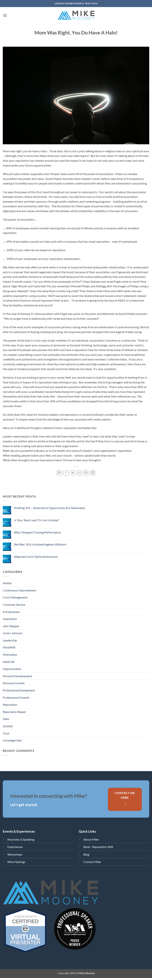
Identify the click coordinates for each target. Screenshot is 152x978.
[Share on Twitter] (73, 473)
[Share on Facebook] (66, 473)
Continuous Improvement (19, 590)
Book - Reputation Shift (98, 847)
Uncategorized (12, 740)
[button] (5, 15)
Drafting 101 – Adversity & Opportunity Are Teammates (49, 508)
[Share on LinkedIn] (93, 473)
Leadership (10, 640)
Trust (6, 733)
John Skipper (11, 626)
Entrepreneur (11, 611)
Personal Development (17, 676)
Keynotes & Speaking (20, 839)
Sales (6, 719)
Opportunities (12, 669)
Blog (86, 854)
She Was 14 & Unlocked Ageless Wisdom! (40, 544)
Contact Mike (92, 862)
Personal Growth (14, 683)
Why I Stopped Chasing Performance (37, 532)
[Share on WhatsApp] (59, 473)
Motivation (10, 654)
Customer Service (14, 604)
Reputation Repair (14, 711)
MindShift (9, 647)
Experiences (15, 847)
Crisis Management (15, 597)
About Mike (91, 839)
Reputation (10, 704)
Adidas (7, 583)
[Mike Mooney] (76, 15)
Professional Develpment (19, 690)
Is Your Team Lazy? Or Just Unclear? (36, 520)
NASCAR (8, 661)
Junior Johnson (12, 633)
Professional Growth (16, 697)
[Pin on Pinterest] (86, 473)
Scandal (8, 726)
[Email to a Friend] (79, 473)
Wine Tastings (16, 862)
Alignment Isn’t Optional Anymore (36, 556)
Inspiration (10, 619)
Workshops (14, 854)
